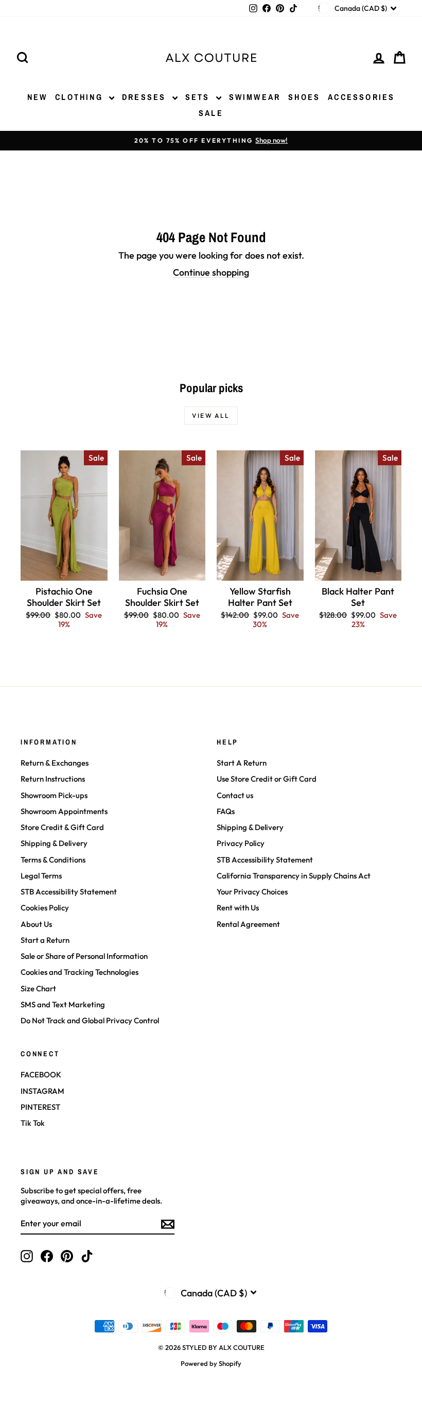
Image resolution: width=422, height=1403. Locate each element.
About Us (36, 924)
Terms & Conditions (53, 860)
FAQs (226, 811)
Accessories (361, 97)
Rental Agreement (248, 924)
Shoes (304, 97)
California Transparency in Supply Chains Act (294, 876)
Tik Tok (33, 1123)
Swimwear (255, 97)
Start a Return (45, 940)
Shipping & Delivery (54, 843)
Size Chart (38, 988)
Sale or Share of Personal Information (84, 956)
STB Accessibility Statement (69, 892)
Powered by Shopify (211, 1363)
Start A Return (242, 763)
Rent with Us (238, 907)
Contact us (235, 795)
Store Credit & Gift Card (62, 827)
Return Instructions (53, 779)
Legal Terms (41, 876)
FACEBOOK (41, 1074)
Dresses (146, 97)
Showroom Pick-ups (54, 795)
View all (211, 415)
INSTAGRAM (42, 1091)
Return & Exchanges (55, 763)
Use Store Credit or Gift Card (266, 779)
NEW (37, 97)
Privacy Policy (241, 843)
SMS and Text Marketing (63, 1004)
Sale (211, 113)
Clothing (81, 97)
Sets (199, 97)
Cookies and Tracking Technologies (79, 972)
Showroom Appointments (64, 811)
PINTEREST (40, 1107)
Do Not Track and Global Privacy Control (90, 1020)
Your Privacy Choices (252, 892)
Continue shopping (211, 272)
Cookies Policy (45, 907)
